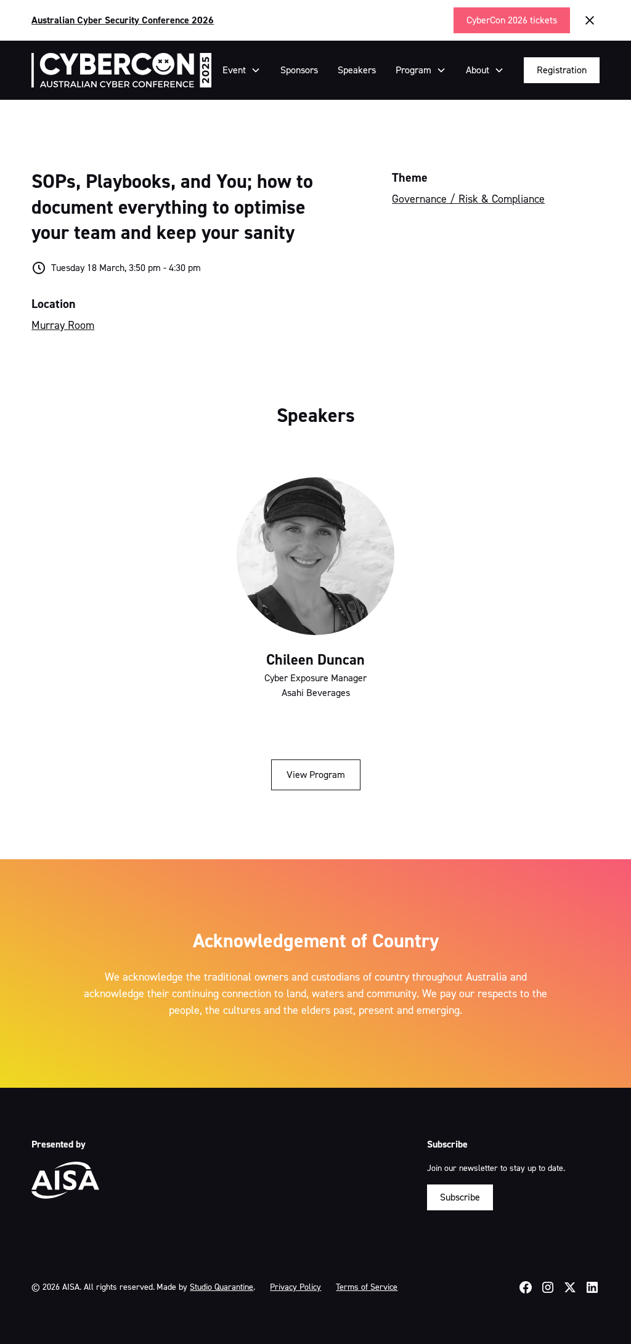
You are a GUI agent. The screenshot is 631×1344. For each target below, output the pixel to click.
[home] (121, 70)
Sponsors (299, 69)
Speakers (357, 69)
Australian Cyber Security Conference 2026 (122, 20)
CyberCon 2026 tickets (511, 20)
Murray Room (62, 325)
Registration (562, 69)
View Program (316, 774)
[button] (242, 70)
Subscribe (460, 1197)
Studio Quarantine (221, 1287)
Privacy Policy (295, 1287)
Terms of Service (366, 1287)
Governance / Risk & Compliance (468, 199)
